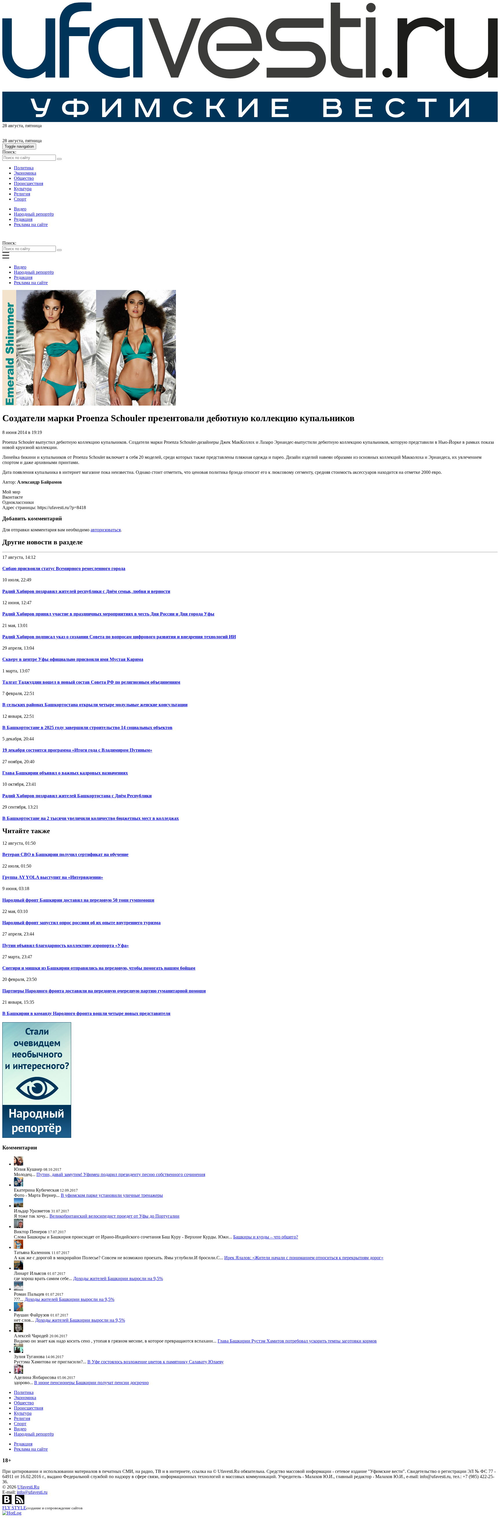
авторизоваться (106, 529)
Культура (23, 188)
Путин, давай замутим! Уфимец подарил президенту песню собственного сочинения (120, 1174)
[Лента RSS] (19, 1502)
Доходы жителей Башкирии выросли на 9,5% (118, 1278)
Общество (24, 178)
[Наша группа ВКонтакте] (7, 1502)
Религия (22, 193)
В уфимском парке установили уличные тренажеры (112, 1195)
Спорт (20, 199)
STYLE (14, 1507)
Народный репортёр (34, 214)
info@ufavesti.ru (32, 1492)
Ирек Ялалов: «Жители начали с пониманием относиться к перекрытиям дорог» (303, 1257)
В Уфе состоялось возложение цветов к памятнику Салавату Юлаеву (155, 1361)
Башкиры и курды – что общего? (265, 1236)
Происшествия (28, 183)
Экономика (25, 173)
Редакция (23, 219)
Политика (24, 167)
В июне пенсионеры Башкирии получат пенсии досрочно (91, 1382)
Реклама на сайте (31, 224)
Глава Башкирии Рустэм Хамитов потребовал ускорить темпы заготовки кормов (297, 1340)
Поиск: (9, 151)
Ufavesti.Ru (28, 1486)
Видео (20, 208)
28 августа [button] (12, 125)
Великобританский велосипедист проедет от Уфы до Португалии (114, 1216)
